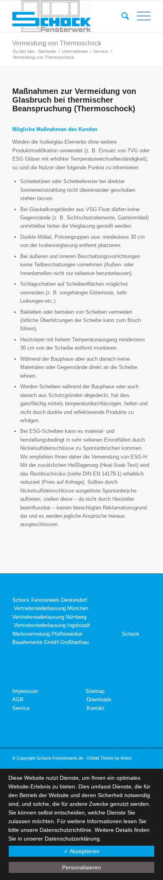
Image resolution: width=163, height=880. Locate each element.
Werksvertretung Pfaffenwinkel (47, 634)
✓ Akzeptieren (81, 851)
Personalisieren (81, 867)
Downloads (99, 699)
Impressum (25, 691)
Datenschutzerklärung (72, 838)
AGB (17, 699)
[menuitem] (121, 16)
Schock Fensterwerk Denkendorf (49, 600)
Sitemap (94, 691)
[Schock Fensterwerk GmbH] (67, 16)
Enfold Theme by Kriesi (109, 758)
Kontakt (95, 708)
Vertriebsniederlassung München (51, 608)
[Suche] (121, 16)
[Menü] (140, 16)
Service (21, 708)
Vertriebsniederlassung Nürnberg (49, 617)
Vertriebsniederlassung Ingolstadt (52, 625)
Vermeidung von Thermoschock (56, 43)
